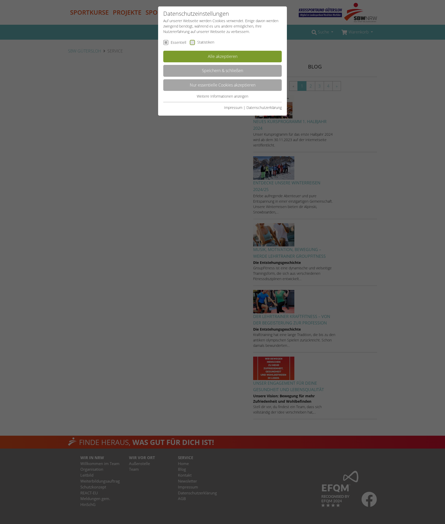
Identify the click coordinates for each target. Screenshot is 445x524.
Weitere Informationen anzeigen (222, 96)
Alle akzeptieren (222, 56)
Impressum (233, 107)
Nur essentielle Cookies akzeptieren (222, 85)
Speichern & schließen (222, 70)
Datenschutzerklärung (264, 107)
